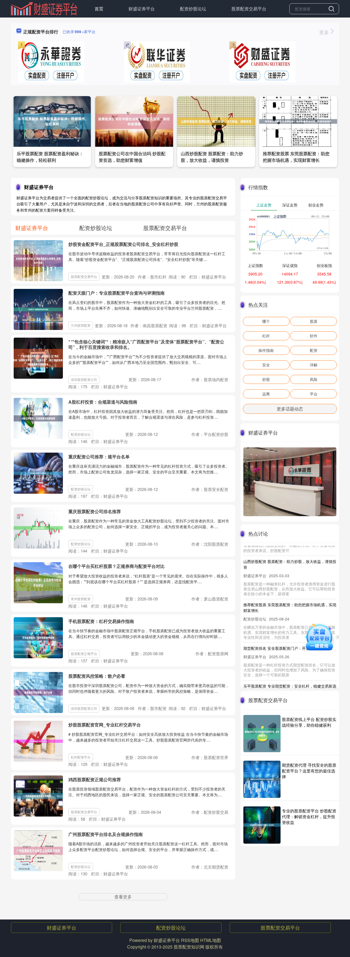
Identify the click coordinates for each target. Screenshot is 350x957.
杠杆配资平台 (81, 757)
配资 (313, 350)
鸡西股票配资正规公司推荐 (94, 779)
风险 (313, 379)
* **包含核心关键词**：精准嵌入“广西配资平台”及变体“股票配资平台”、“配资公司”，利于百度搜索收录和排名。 (146, 344)
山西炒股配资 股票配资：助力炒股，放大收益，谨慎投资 (212, 156)
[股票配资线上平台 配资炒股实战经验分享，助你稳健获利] (262, 733)
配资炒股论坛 (193, 8)
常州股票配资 (81, 598)
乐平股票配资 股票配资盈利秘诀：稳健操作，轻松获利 (50, 156)
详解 (313, 364)
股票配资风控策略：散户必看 (96, 676)
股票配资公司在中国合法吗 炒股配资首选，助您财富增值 (132, 156)
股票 (313, 321)
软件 (313, 335)
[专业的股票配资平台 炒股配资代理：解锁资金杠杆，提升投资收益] (262, 825)
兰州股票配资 (81, 325)
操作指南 (266, 350)
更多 (324, 32)
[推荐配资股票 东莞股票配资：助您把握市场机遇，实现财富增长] (298, 120)
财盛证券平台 (142, 8)
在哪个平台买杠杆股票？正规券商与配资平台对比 (116, 566)
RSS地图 (190, 940)
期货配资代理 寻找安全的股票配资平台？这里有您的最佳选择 (309, 770)
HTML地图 (210, 940)
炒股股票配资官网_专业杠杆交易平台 (104, 725)
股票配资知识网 (189, 947)
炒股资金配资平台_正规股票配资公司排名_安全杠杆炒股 (123, 244)
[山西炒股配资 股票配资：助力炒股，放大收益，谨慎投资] (216, 120)
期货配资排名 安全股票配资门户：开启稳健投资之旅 (287, 638)
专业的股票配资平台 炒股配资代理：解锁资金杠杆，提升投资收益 (309, 816)
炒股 (266, 379)
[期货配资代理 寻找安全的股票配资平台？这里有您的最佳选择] (262, 779)
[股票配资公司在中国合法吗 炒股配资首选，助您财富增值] (134, 120)
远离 (266, 393)
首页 (99, 8)
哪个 (266, 321)
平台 (313, 393)
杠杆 (266, 335)
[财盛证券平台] (44, 8)
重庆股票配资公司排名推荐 (94, 511)
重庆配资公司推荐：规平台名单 (99, 456)
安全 (266, 364)
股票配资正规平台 (84, 653)
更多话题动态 (290, 409)
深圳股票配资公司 (84, 379)
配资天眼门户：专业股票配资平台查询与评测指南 (116, 293)
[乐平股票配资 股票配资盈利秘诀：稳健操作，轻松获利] (52, 120)
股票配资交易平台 (248, 8)
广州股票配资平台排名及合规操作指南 (105, 834)
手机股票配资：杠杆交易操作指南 (101, 621)
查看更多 (123, 896)
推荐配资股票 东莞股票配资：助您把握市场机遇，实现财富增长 (296, 156)
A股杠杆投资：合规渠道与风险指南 (102, 402)
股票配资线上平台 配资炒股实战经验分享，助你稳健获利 (309, 722)
